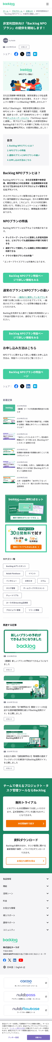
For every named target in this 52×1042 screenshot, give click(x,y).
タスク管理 (10, 588)
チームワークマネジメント (34, 588)
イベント (32, 573)
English (19, 967)
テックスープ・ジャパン (18, 117)
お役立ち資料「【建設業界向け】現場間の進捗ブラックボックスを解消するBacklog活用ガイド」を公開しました (26, 759)
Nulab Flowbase (13, 573)
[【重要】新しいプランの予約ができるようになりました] (26, 641)
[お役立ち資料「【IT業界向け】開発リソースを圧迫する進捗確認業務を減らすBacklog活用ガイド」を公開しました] (26, 687)
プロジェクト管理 (13, 610)
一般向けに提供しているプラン (31, 297)
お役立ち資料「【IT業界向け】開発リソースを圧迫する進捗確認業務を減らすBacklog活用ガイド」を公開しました (25, 710)
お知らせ (24, 47)
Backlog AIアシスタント (16, 566)
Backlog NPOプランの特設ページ (26, 374)
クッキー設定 (13, 1037)
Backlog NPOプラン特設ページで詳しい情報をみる (26, 278)
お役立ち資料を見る (26, 860)
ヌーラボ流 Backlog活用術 (17, 602)
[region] (26, 1031)
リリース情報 (34, 610)
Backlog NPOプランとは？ (21, 145)
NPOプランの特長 (17, 150)
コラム (43, 581)
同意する (38, 1037)
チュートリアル (12, 595)
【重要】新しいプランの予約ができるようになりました (26, 662)
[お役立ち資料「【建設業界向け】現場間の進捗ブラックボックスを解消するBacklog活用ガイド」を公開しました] (26, 736)
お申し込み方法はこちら (20, 159)
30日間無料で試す (20, 824)
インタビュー (11, 581)
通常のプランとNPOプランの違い (24, 155)
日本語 (10, 967)
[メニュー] (47, 4)
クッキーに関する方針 (17, 1028)
